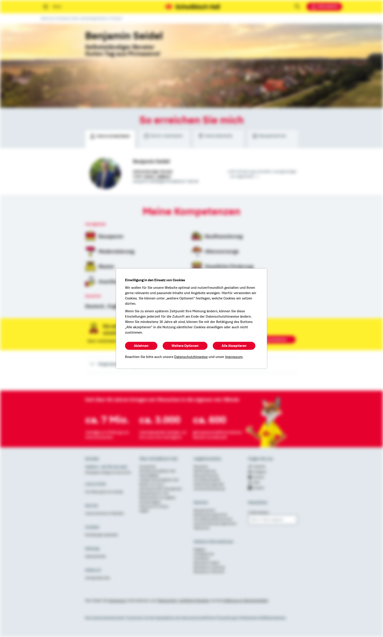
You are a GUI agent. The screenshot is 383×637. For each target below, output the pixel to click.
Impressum (233, 357)
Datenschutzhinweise (191, 357)
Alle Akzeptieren (234, 346)
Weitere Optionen (185, 346)
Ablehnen (141, 346)
